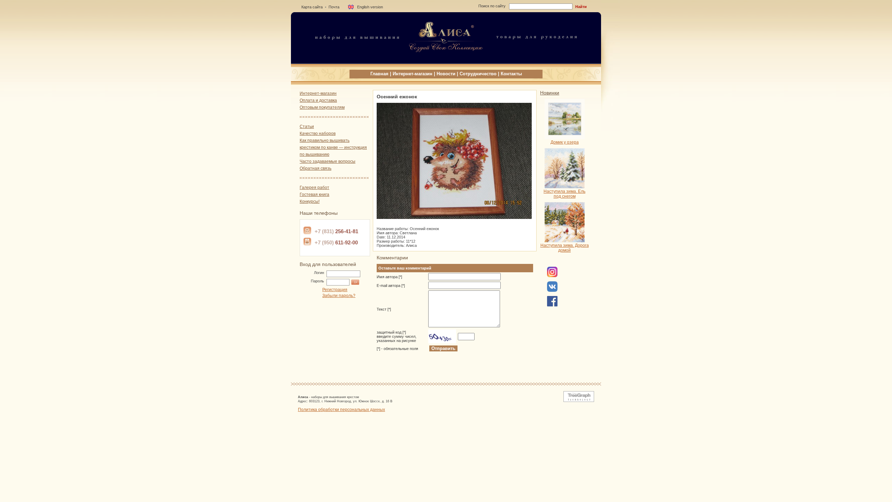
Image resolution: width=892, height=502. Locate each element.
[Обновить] (442, 336)
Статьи (307, 126)
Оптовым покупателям (322, 107)
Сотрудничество (478, 73)
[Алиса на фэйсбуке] (552, 276)
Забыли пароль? (338, 295)
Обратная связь (315, 168)
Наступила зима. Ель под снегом (564, 194)
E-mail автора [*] (391, 285)
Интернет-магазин (412, 73)
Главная (379, 73)
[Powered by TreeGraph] (577, 400)
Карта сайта (312, 7)
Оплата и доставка (318, 100)
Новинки (549, 93)
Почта (334, 7)
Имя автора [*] (389, 277)
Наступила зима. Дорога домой (564, 248)
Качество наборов (318, 133)
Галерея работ (314, 187)
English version (370, 7)
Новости (446, 73)
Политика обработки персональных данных (341, 409)
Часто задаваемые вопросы (327, 161)
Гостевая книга (314, 194)
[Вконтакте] (552, 290)
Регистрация (334, 289)
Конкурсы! (310, 201)
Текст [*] (384, 309)
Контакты (511, 73)
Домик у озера (565, 142)
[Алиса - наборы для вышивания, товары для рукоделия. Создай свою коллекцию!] (446, 62)
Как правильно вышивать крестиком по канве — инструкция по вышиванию (333, 147)
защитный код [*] (396, 336)
